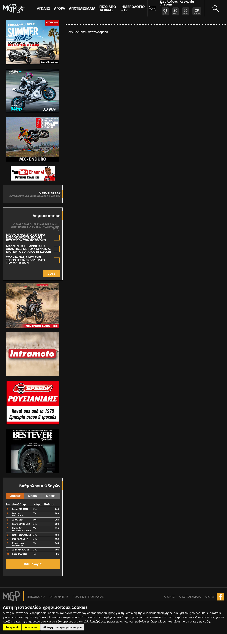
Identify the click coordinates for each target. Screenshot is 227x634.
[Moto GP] (20, 8)
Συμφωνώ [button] (12, 627)
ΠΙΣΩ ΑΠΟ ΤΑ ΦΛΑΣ (107, 8)
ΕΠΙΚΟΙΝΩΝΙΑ (35, 596)
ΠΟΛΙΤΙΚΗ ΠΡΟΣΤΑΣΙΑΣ (88, 596)
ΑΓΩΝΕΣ (169, 596)
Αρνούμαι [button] (31, 627)
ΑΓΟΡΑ (209, 596)
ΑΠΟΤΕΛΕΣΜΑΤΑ (82, 8)
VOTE (51, 274)
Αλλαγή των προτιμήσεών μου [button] (62, 627)
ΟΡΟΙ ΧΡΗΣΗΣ (58, 596)
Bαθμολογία (32, 564)
